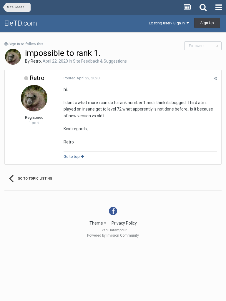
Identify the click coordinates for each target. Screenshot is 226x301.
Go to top (72, 156)
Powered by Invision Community (113, 235)
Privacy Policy (124, 223)
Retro (36, 61)
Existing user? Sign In (168, 23)
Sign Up (207, 23)
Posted (81, 78)
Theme (96, 223)
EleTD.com (20, 23)
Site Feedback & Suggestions (100, 61)
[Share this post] (215, 78)
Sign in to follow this (26, 44)
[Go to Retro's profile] (13, 57)
